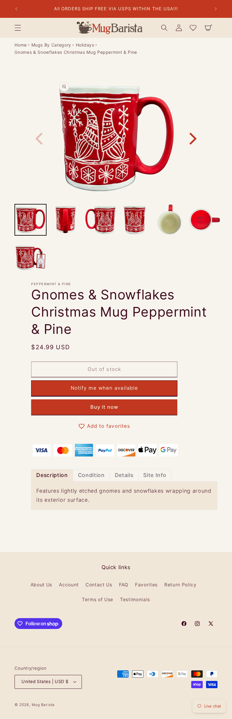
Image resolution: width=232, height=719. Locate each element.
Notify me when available (104, 388)
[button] (18, 28)
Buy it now (104, 407)
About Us (41, 585)
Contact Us (98, 585)
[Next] (192, 139)
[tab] (52, 475)
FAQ (123, 585)
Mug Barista (43, 704)
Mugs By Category (51, 44)
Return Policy (180, 585)
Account (69, 585)
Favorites (146, 585)
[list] (116, 138)
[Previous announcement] (16, 9)
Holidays (85, 44)
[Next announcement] (215, 9)
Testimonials (135, 599)
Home (20, 44)
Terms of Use (97, 599)
